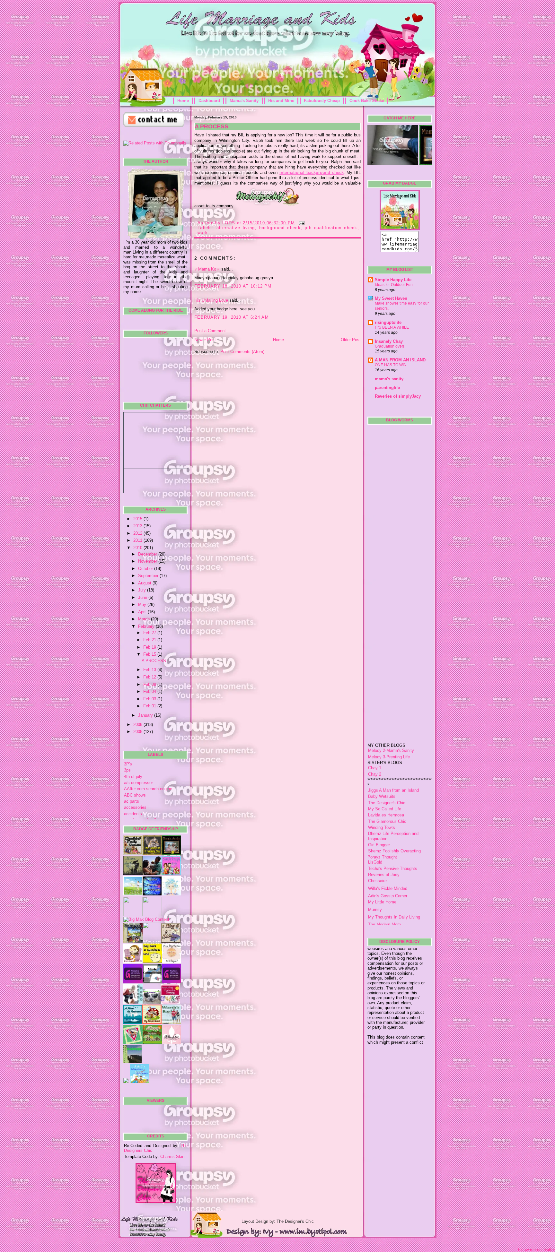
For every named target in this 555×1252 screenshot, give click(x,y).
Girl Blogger (379, 820)
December (148, 554)
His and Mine (281, 100)
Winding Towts (381, 803)
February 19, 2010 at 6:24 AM (231, 317)
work (203, 232)
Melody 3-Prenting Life (389, 732)
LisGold (375, 838)
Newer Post (205, 339)
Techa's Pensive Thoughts (392, 844)
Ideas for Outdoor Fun (394, 284)
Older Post (351, 339)
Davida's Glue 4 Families (391, 922)
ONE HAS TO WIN (391, 365)
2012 (138, 533)
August (145, 583)
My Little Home (382, 878)
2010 (138, 547)
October (146, 568)
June (143, 597)
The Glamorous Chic (387, 797)
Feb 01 (150, 706)
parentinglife (387, 387)
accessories (135, 807)
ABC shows (135, 795)
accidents (133, 813)
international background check (311, 172)
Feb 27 (150, 632)
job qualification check (331, 227)
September (149, 575)
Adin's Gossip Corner (387, 871)
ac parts (131, 801)
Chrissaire (377, 856)
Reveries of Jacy (384, 850)
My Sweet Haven (391, 298)
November (148, 561)
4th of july (133, 776)
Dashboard (209, 100)
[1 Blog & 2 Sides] (171, 941)
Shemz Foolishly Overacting (394, 827)
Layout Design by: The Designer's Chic (278, 1221)
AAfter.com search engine (148, 788)
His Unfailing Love (211, 300)
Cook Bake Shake (366, 100)
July (142, 590)
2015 (138, 518)
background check (280, 227)
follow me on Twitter (536, 1249)
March (144, 619)
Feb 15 (150, 654)
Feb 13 (150, 669)
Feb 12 (150, 677)
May (142, 604)
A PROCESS (154, 660)
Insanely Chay (389, 341)
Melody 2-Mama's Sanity (391, 726)
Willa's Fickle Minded (387, 864)
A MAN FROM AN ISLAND (400, 360)
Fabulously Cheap (322, 100)
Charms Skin (172, 1156)
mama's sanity (389, 378)
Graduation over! (389, 346)
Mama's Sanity (244, 100)
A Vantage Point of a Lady (392, 915)
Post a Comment (210, 330)
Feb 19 (150, 647)
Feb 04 (150, 691)
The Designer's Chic (386, 778)
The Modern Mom (384, 900)
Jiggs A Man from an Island (393, 766)
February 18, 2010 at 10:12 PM (232, 286)
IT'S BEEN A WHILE (392, 327)
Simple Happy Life (393, 279)
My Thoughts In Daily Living (394, 892)
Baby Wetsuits (381, 772)
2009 (138, 724)
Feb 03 (150, 698)
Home (183, 100)
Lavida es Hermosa (386, 791)
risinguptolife (388, 322)
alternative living (235, 227)
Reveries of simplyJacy (398, 396)
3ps (127, 770)
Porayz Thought (382, 832)
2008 (138, 731)
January (146, 715)
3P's (128, 764)
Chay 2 (374, 749)
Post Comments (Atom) (242, 351)
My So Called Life (384, 784)
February (147, 626)
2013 (138, 525)
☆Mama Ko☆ (207, 269)
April (143, 611)
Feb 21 (150, 639)
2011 (138, 540)
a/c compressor (138, 782)
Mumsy (375, 885)
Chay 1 (374, 743)
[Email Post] (300, 222)
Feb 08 (150, 684)
